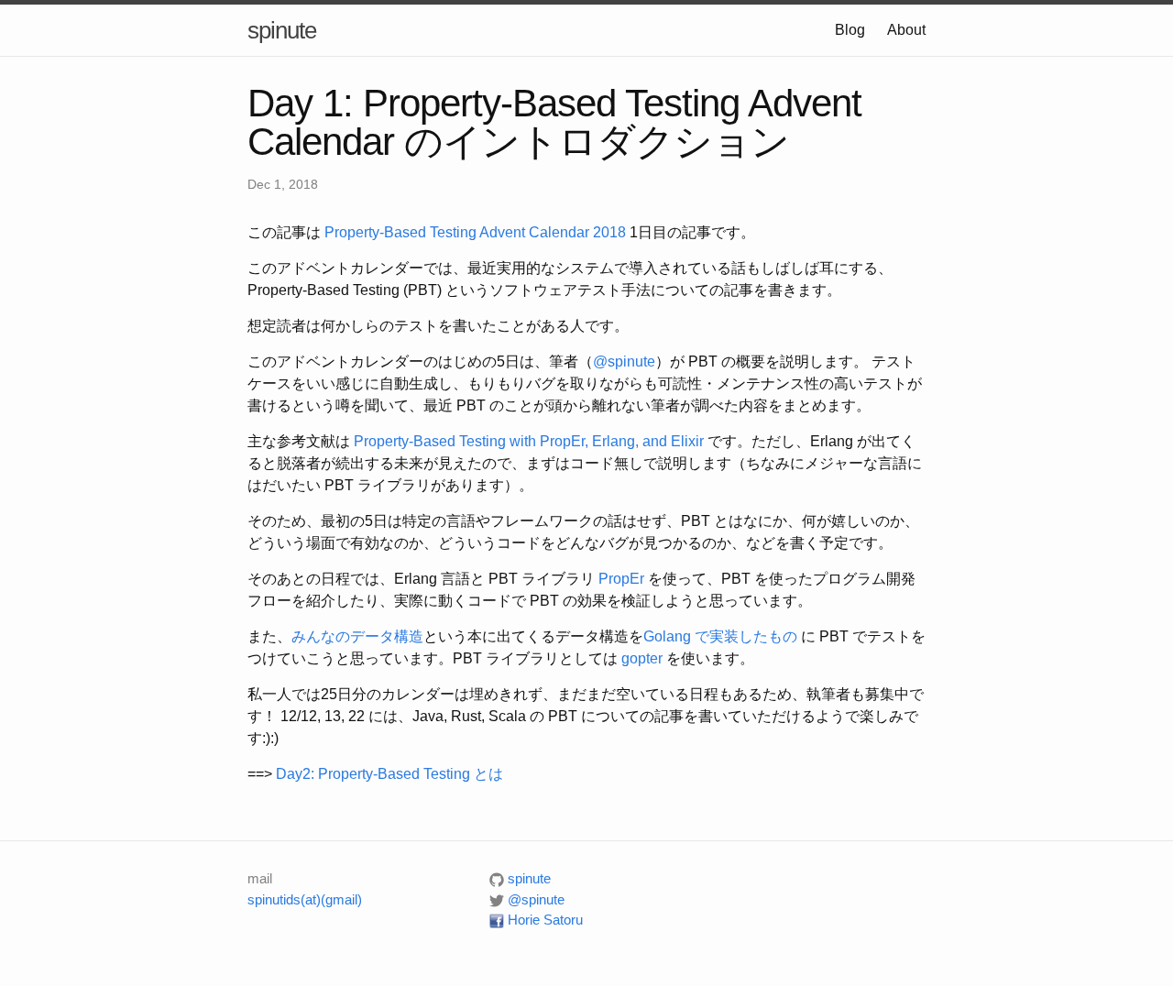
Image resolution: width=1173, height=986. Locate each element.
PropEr (621, 578)
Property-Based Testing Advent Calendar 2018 (475, 232)
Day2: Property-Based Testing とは (389, 774)
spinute (281, 30)
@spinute (624, 361)
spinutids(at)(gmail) (304, 899)
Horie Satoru (543, 919)
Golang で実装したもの (720, 636)
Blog (850, 30)
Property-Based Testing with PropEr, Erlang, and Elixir (529, 441)
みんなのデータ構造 (357, 636)
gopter (642, 658)
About (906, 30)
